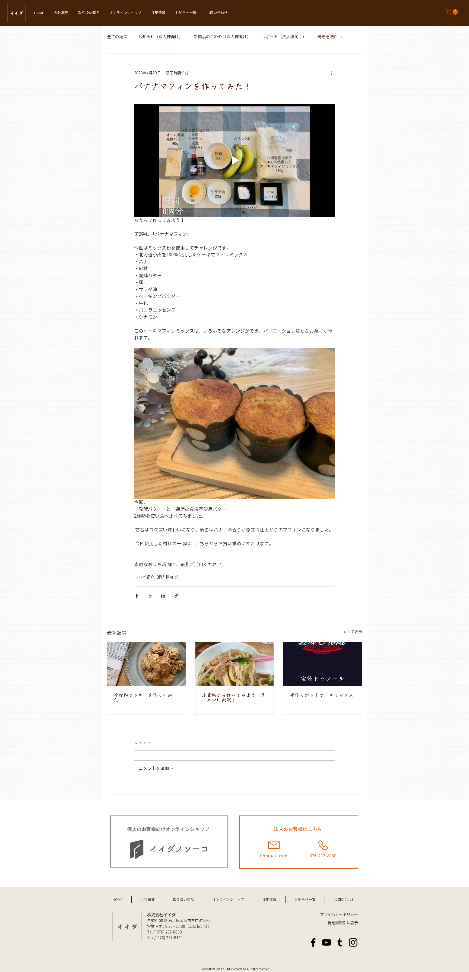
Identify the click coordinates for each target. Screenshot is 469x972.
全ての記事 (117, 37)
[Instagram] (353, 942)
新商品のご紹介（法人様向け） (222, 37)
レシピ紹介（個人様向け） (158, 577)
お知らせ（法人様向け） (160, 37)
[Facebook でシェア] (136, 595)
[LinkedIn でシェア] (163, 595)
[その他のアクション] (331, 73)
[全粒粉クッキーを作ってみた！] (146, 664)
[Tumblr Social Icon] (340, 942)
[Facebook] (313, 942)
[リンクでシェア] (176, 595)
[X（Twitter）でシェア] (150, 595)
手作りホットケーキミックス (321, 695)
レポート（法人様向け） (284, 37)
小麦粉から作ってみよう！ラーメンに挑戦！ (233, 698)
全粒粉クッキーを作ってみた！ (143, 698)
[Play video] (234, 160)
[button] (452, 12)
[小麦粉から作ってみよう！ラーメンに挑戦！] (234, 664)
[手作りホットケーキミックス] (322, 664)
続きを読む (327, 37)
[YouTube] (326, 942)
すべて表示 (352, 632)
